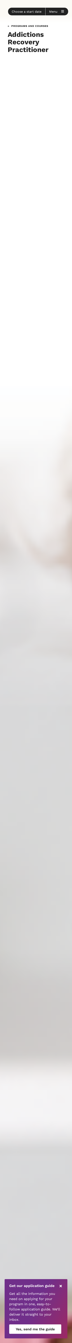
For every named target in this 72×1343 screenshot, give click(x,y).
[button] (27, 11)
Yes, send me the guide (35, 1329)
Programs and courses (29, 26)
